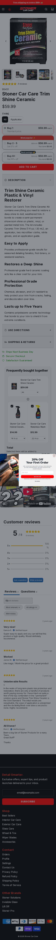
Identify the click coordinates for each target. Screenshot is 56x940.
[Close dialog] (54, 455)
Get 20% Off (37, 476)
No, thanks (37, 481)
